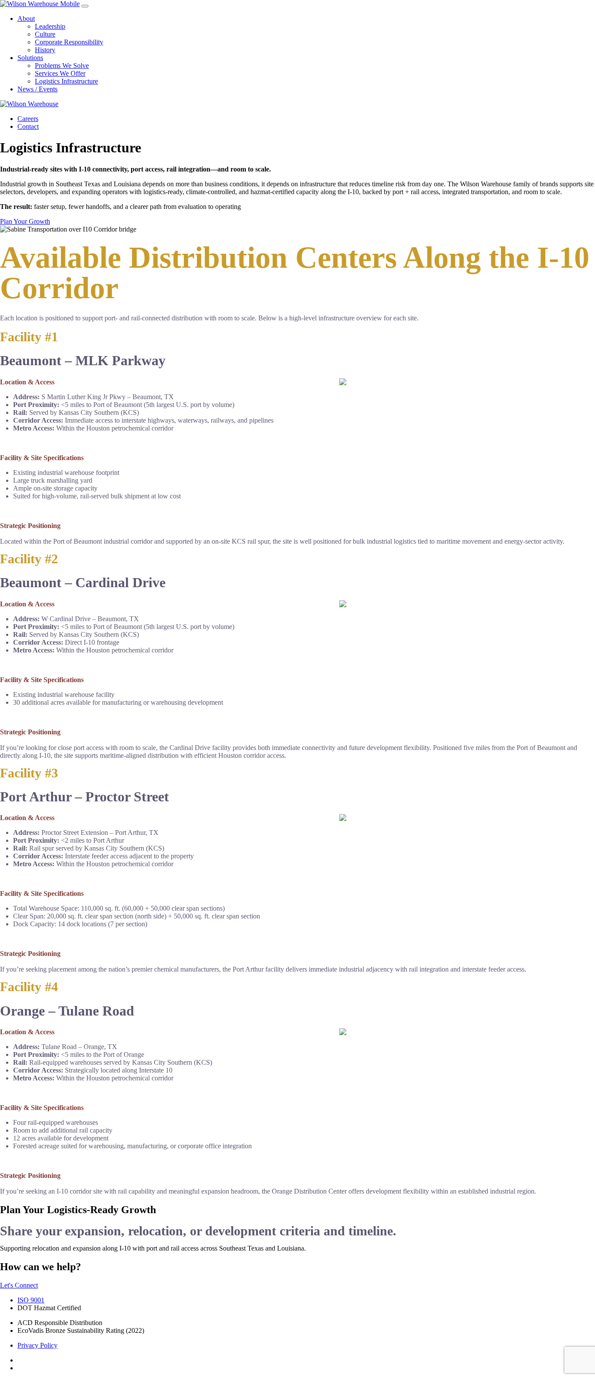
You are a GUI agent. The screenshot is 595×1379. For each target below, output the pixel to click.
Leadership (50, 26)
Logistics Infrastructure (66, 81)
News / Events (37, 89)
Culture (45, 34)
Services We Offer (60, 73)
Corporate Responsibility (69, 42)
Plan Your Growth (25, 221)
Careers (27, 118)
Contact (28, 126)
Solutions (30, 57)
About (26, 18)
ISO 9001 (30, 1300)
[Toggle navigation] (84, 6)
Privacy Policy (37, 1345)
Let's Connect (19, 1285)
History (45, 50)
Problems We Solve (62, 65)
